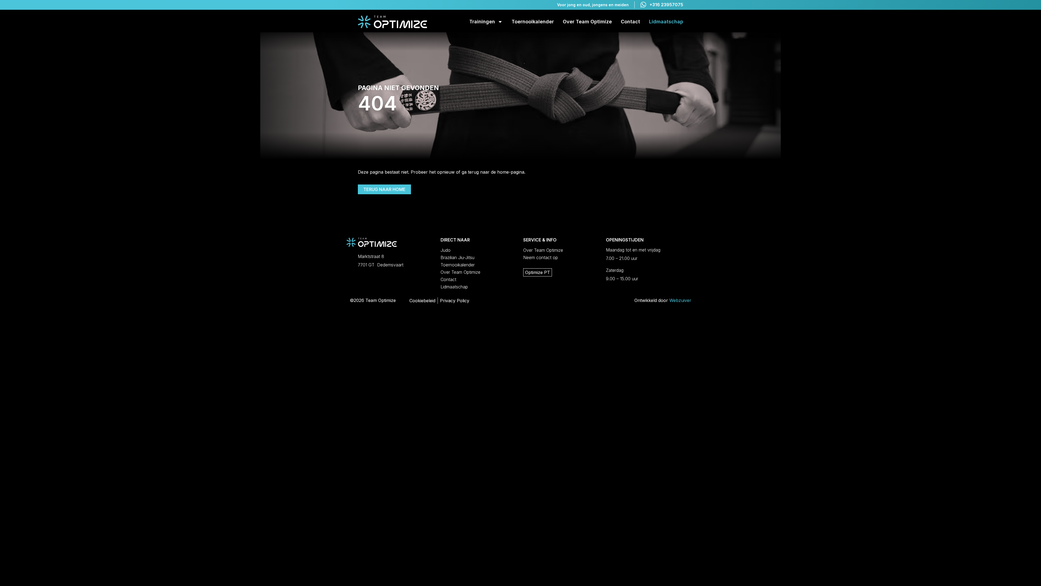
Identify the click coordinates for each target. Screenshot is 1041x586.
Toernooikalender (533, 21)
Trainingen (482, 21)
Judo (446, 250)
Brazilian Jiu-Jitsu (457, 257)
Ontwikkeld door (662, 300)
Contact (630, 21)
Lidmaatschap (666, 21)
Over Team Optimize (587, 21)
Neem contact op (540, 257)
